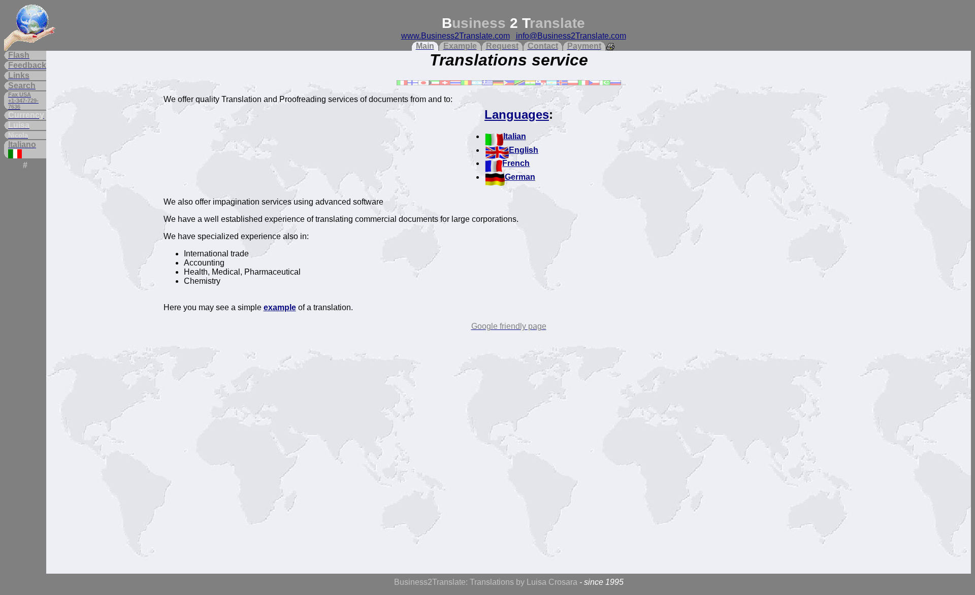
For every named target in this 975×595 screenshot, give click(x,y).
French (516, 163)
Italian (514, 136)
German (520, 177)
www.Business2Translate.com (455, 35)
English (523, 150)
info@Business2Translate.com (571, 35)
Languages (516, 114)
